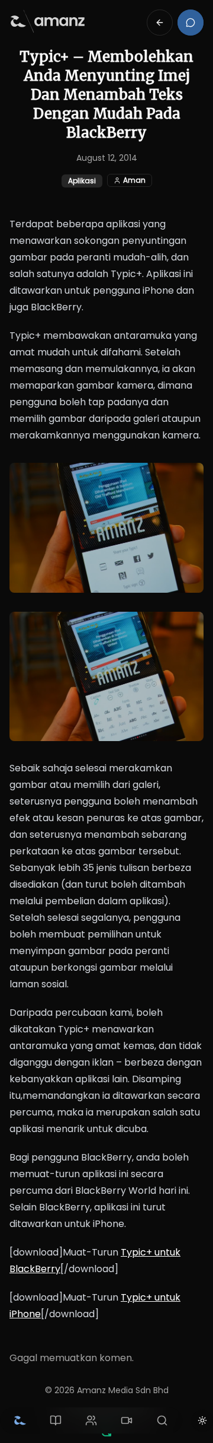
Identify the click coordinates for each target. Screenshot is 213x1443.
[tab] (20, 1420)
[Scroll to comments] (191, 22)
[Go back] (160, 22)
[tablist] (91, 1420)
